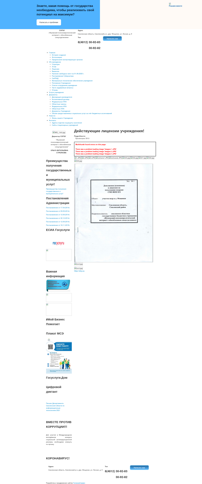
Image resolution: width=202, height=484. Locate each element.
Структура (56, 64)
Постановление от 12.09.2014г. (58, 214)
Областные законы (59, 104)
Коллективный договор (60, 99)
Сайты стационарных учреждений (65, 125)
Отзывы (55, 90)
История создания (59, 55)
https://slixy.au (79, 271)
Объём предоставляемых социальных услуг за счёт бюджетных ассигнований (82, 113)
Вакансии (55, 71)
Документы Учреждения (61, 111)
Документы (53, 94)
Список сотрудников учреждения (64, 85)
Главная (52, 52)
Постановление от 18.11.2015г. (58, 225)
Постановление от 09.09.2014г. (58, 211)
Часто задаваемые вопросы (62, 87)
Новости (52, 115)
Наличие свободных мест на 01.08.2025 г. (68, 73)
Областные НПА (58, 108)
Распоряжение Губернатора (63, 76)
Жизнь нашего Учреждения (62, 118)
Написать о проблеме (48, 22)
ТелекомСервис (79, 483)
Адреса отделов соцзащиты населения (67, 122)
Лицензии (55, 69)
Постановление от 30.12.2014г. (58, 218)
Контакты (52, 120)
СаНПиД (55, 78)
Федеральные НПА (59, 101)
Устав (54, 66)
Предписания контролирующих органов (67, 59)
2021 (58, 410)
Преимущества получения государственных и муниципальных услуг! (56, 191)
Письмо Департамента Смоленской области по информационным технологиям (55, 406)
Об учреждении (55, 62)
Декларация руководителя (62, 97)
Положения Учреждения (61, 83)
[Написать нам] (112, 38)
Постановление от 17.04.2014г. (58, 207)
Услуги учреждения (56, 92)
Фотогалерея (57, 57)
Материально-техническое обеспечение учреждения (72, 80)
